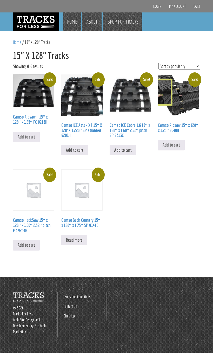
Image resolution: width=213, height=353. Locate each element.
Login (157, 6)
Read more (74, 240)
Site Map (69, 316)
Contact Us (70, 306)
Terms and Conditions (77, 296)
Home (72, 22)
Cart (197, 6)
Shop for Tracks (122, 22)
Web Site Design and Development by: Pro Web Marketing (29, 325)
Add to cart (26, 137)
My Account (177, 6)
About (92, 22)
